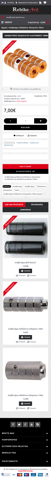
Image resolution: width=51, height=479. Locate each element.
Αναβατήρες (17, 186)
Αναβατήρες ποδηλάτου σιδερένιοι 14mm (25, 329)
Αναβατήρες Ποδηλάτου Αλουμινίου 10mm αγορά (22, 194)
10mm (16, 190)
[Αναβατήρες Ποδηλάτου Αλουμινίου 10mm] (25, 63)
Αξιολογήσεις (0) (25, 171)
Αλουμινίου (7, 190)
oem (19, 96)
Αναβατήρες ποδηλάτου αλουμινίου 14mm (25, 395)
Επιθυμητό (20, 135)
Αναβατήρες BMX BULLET (25, 263)
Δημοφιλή (25, 210)
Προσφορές (37, 205)
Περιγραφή (25, 166)
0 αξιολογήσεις (22, 143)
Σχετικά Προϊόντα (14, 205)
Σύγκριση (33, 135)
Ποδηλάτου (41, 186)
